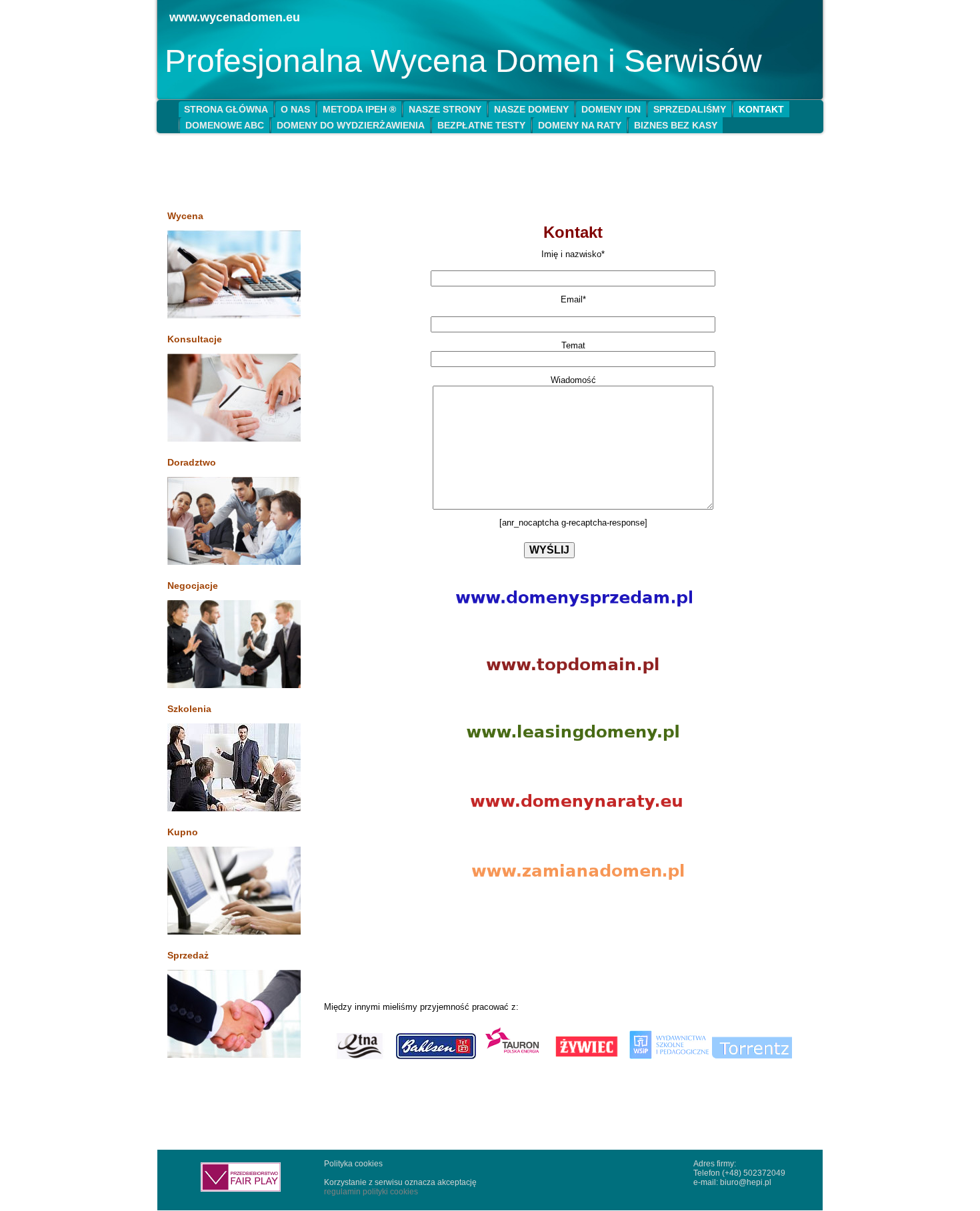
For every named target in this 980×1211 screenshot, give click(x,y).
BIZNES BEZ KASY (675, 125)
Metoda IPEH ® (359, 109)
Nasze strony (445, 109)
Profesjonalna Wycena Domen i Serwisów (463, 61)
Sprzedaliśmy (689, 109)
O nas (295, 109)
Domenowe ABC (224, 125)
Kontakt (761, 109)
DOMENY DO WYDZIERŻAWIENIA (351, 125)
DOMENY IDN (611, 109)
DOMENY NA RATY (579, 125)
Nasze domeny (531, 109)
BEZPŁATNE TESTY (481, 125)
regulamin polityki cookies (371, 1191)
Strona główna (226, 109)
